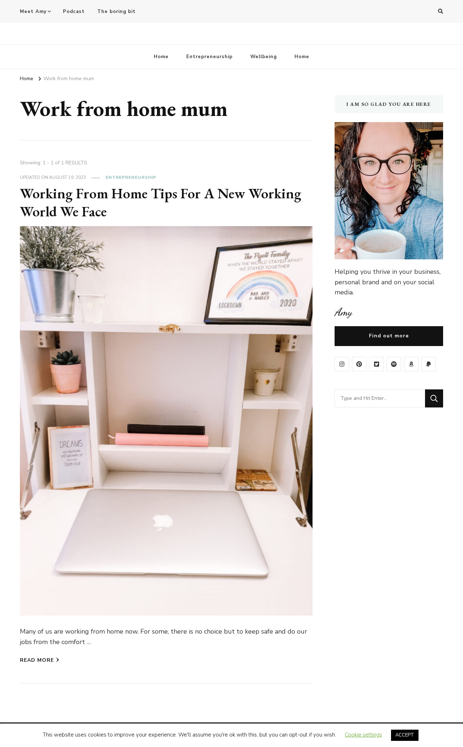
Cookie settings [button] (363, 734)
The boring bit (116, 11)
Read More (37, 660)
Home (161, 56)
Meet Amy (33, 11)
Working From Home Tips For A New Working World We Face (160, 202)
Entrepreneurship (209, 56)
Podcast (74, 11)
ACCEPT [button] (404, 735)
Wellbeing (263, 56)
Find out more (389, 335)
